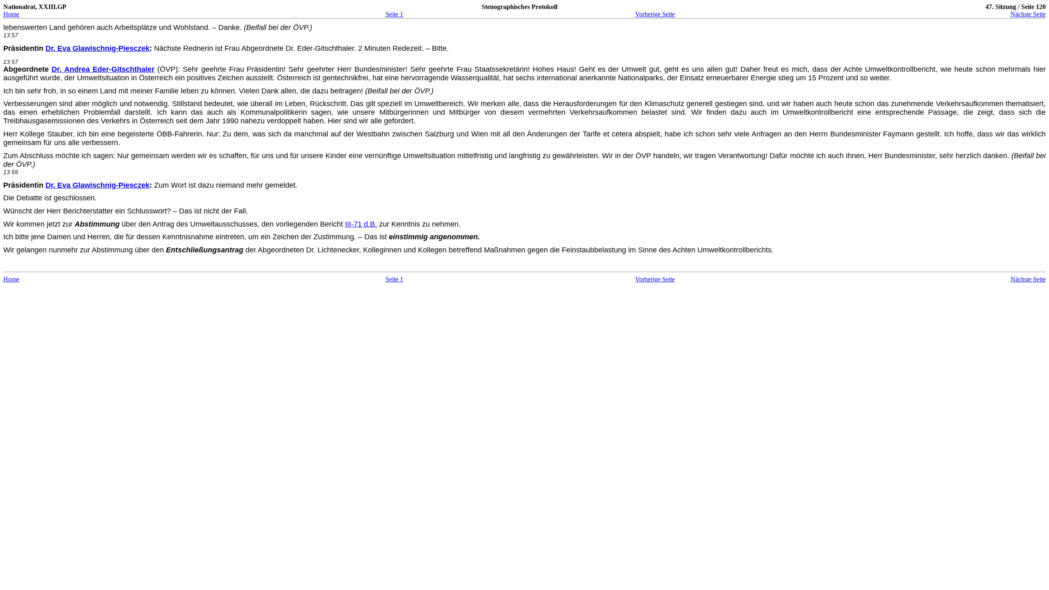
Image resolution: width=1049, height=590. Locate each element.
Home (11, 14)
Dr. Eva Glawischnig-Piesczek (97, 48)
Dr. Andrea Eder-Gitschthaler (103, 69)
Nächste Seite (1028, 14)
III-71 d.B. (361, 224)
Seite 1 (394, 14)
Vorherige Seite (655, 14)
